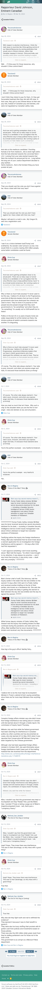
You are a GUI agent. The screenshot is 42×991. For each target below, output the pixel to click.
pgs (9, 113)
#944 (39, 183)
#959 (39, 869)
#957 (39, 772)
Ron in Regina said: (9, 669)
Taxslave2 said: (8, 41)
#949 (39, 386)
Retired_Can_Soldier (15, 816)
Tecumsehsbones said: (11, 86)
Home (4, 978)
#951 (39, 464)
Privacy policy (28, 975)
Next (29, 951)
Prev (13, 951)
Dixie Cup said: (8, 342)
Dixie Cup (11, 257)
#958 (39, 824)
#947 (39, 266)
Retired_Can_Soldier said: (11, 873)
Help (35, 975)
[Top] (8, 978)
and (13, 945)
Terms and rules (16, 975)
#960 (39, 905)
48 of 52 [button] (21, 951)
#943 (39, 122)
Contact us (5, 975)
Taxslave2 (11, 73)
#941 (39, 36)
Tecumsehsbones (14, 28)
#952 (39, 495)
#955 (39, 665)
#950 (39, 429)
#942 (39, 82)
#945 (39, 204)
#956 (39, 715)
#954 (39, 646)
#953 (39, 575)
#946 (39, 240)
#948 (39, 338)
